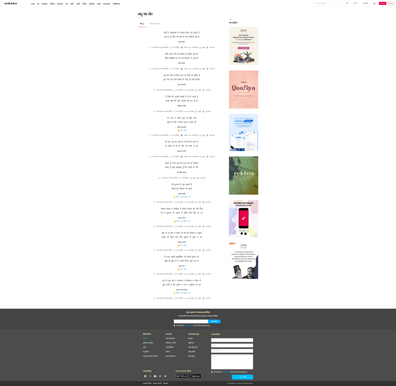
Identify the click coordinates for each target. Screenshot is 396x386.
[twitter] (150, 376)
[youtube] (155, 376)
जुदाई (184, 269)
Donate (391, 3)
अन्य (124, 4)
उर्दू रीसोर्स (146, 352)
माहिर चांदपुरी (181, 194)
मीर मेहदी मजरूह (181, 172)
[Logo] (11, 4)
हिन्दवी (190, 338)
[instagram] (160, 376)
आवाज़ (182, 293)
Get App (382, 3)
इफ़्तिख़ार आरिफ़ (181, 106)
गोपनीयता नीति (188, 326)
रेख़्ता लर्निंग (191, 352)
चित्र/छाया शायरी (155, 24)
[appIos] (195, 376)
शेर (142, 24)
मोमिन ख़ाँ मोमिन (181, 127)
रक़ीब (184, 131)
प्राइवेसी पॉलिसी (147, 383)
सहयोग (145, 338)
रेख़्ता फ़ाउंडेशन (170, 338)
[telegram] (165, 376)
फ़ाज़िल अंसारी (182, 242)
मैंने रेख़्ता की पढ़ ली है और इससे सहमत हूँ (193, 326)
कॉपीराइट (165, 383)
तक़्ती (99, 4)
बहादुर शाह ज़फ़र (181, 151)
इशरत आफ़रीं (181, 218)
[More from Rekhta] (374, 3)
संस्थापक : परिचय (171, 343)
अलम (181, 221)
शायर (33, 4)
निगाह (185, 246)
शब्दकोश (45, 4)
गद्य (66, 4)
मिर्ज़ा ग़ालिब (181, 42)
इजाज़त (182, 197)
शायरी (78, 4)
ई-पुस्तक (60, 4)
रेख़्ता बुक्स (191, 356)
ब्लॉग (72, 4)
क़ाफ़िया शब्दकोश (148, 343)
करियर (168, 352)
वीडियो (52, 4)
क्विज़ (85, 4)
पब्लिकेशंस (116, 4)
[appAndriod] (182, 376)
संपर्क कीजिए (170, 347)
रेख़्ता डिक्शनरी (192, 347)
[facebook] (145, 376)
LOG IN (365, 3)
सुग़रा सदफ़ (182, 266)
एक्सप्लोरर (106, 4)
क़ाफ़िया (91, 4)
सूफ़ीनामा (191, 343)
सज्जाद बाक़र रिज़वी (181, 290)
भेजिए (244, 377)
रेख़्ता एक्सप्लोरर (171, 356)
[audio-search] (347, 3)
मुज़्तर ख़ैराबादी (182, 85)
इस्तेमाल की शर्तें (157, 383)
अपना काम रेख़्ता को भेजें (150, 356)
